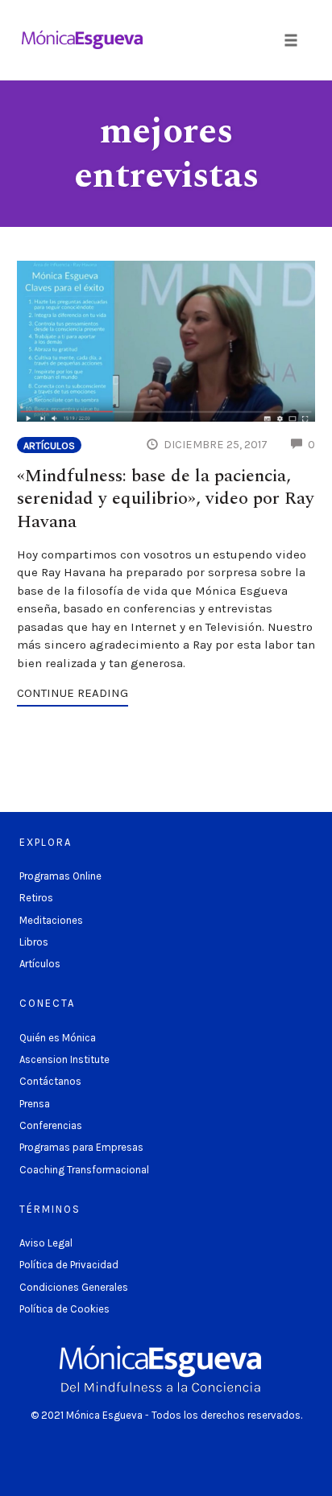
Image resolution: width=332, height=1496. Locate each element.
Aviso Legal (46, 1243)
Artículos (49, 445)
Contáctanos (50, 1081)
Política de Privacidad (68, 1265)
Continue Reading (72, 693)
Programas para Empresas (81, 1147)
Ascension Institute (64, 1059)
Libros (33, 942)
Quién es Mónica (57, 1038)
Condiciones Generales (73, 1287)
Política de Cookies (64, 1309)
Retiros (36, 898)
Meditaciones (51, 920)
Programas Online (60, 876)
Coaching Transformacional (84, 1170)
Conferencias (50, 1125)
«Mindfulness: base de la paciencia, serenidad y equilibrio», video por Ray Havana (165, 499)
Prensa (34, 1104)
